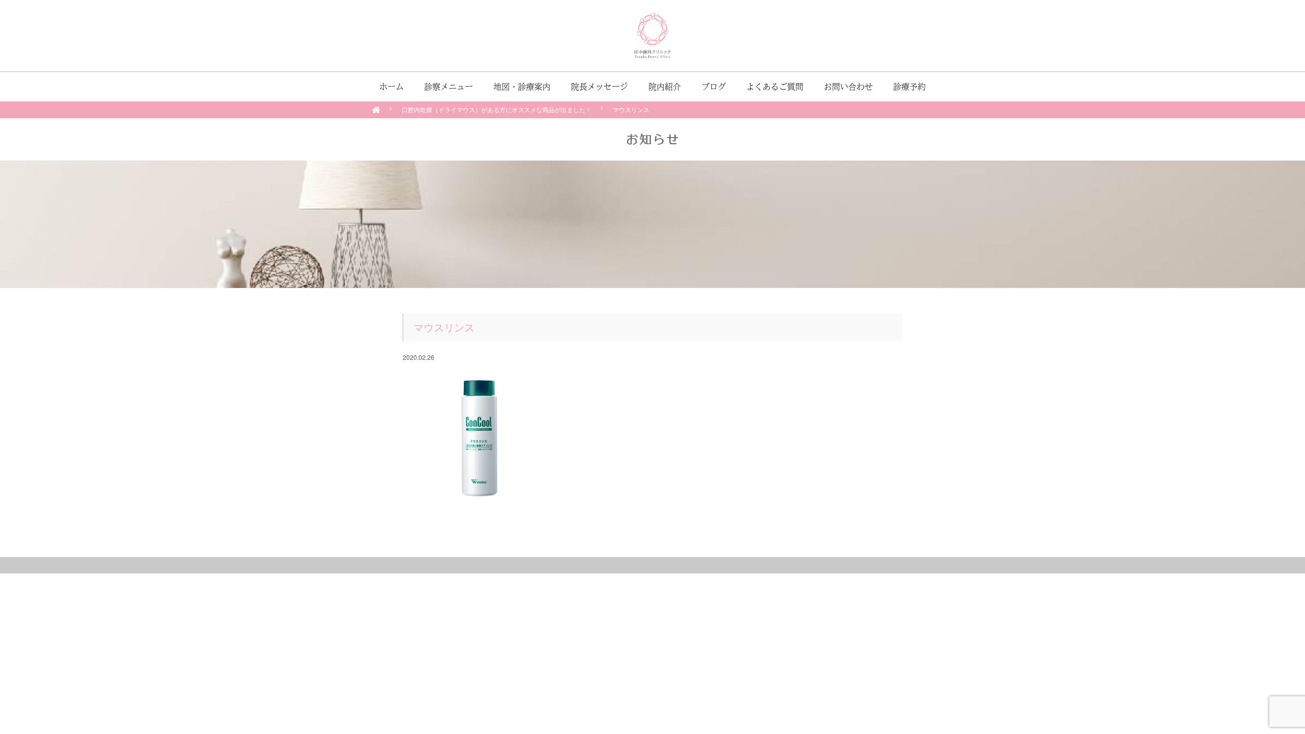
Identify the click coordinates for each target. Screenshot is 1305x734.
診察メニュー (448, 87)
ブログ (713, 87)
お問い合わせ (848, 87)
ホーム (391, 87)
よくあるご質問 (774, 87)
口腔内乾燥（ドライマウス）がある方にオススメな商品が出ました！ (496, 109)
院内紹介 (664, 87)
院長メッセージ (599, 87)
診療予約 (909, 87)
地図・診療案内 (522, 87)
